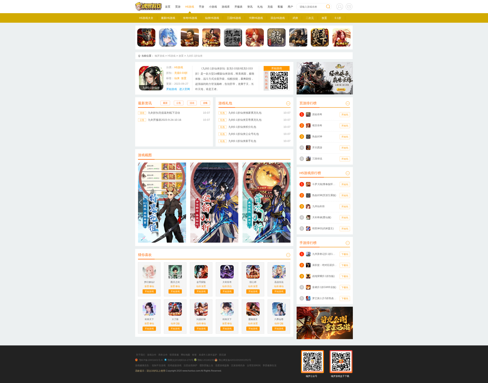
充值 (270, 6)
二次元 (310, 17)
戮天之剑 (175, 282)
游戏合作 (151, 354)
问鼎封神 (201, 319)
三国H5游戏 (234, 17)
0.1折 (338, 17)
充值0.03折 (181, 72)
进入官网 (184, 89)
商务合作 (163, 354)
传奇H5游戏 (190, 17)
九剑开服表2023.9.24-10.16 (164, 119)
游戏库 (226, 6)
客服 (280, 6)
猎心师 (253, 282)
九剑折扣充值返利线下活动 (164, 112)
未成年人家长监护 (208, 354)
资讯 (250, 6)
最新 (165, 103)
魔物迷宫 (253, 319)
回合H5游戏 (278, 17)
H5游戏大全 (146, 17)
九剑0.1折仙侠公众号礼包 (243, 133)
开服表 (238, 6)
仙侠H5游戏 (212, 17)
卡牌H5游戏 (256, 17)
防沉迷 (222, 354)
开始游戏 (171, 89)
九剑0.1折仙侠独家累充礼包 (245, 112)
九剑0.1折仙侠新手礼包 (242, 140)
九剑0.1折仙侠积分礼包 (242, 126)
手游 (201, 6)
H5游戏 (189, 6)
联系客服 (174, 354)
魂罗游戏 (160, 55)
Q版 (178, 323)
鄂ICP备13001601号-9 (151, 360)
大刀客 (175, 319)
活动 (192, 103)
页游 (178, 6)
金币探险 (201, 282)
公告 (178, 103)
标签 (194, 354)
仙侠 (177, 78)
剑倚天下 (149, 319)
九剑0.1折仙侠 (194, 55)
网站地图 (185, 354)
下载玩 (344, 254)
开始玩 (344, 114)
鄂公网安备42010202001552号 (235, 360)
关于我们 (140, 354)
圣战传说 (278, 282)
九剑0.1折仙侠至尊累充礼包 (245, 119)
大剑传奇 (227, 282)
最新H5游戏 (168, 17)
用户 (290, 6)
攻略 (205, 103)
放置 (324, 17)
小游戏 (213, 6)
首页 (167, 6)
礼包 (260, 6)
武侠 (295, 17)
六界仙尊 (278, 319)
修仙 (151, 286)
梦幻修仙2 (149, 282)
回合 (229, 286)
